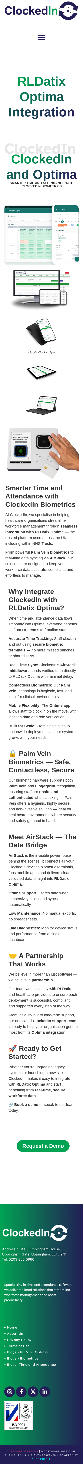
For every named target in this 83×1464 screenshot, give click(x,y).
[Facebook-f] (21, 1391)
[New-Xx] (33, 1391)
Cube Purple (41, 1459)
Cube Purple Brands (22, 1451)
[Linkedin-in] (44, 1391)
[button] (41, 37)
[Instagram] (9, 1391)
